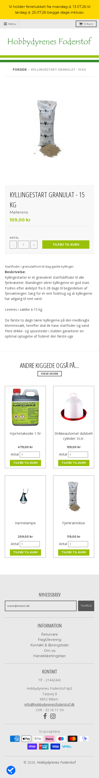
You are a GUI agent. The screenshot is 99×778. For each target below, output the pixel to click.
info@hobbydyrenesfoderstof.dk (49, 704)
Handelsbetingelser (49, 656)
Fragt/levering (49, 639)
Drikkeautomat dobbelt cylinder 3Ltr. (74, 436)
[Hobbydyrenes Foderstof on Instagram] (53, 716)
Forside (20, 69)
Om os (49, 650)
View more (49, 373)
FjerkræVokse (73, 522)
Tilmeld (86, 605)
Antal (14, 237)
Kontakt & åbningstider (49, 645)
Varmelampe (25, 522)
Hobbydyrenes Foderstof (56, 762)
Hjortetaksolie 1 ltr (25, 433)
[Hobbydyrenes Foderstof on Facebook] (45, 716)
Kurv (88, 24)
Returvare (49, 634)
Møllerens (19, 212)
